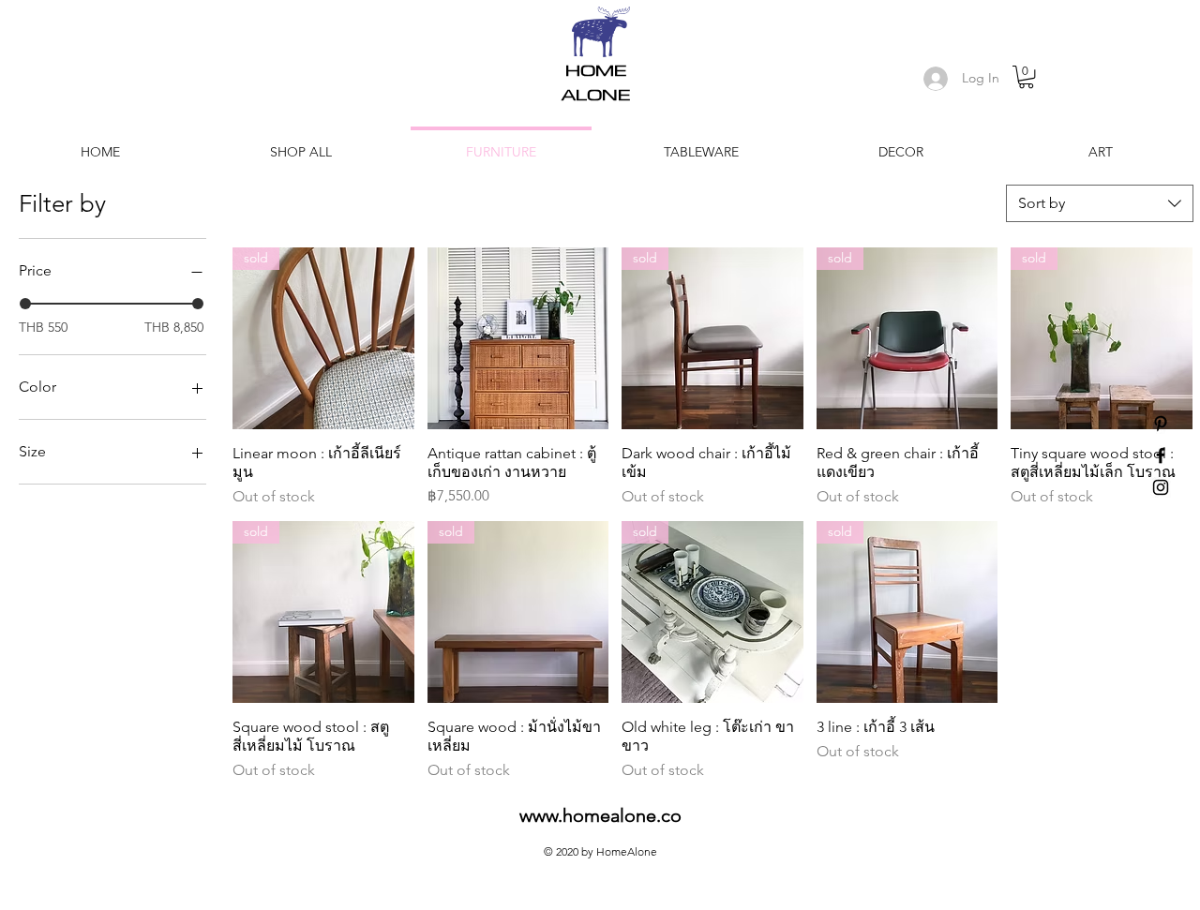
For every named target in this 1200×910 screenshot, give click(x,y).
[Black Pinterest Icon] (1160, 423)
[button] (1026, 77)
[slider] (25, 303)
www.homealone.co (600, 815)
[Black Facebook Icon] (1160, 455)
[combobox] (1099, 203)
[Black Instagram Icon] (1160, 487)
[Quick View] (518, 338)
